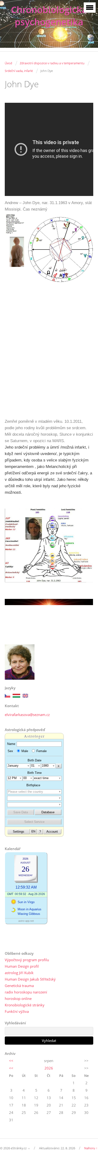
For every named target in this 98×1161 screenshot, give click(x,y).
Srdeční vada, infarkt (19, 71)
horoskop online (18, 998)
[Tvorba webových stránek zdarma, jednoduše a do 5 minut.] (29, 1148)
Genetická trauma (19, 985)
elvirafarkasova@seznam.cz (27, 714)
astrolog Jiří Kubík (19, 972)
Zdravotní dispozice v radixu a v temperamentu (52, 63)
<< (11, 1060)
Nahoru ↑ (91, 1148)
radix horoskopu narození (26, 992)
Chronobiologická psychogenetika (49, 16)
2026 (48, 1068)
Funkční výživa (17, 1011)
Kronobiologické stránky (24, 1005)
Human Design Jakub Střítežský (30, 979)
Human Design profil (22, 966)
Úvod (8, 63)
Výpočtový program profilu (27, 959)
